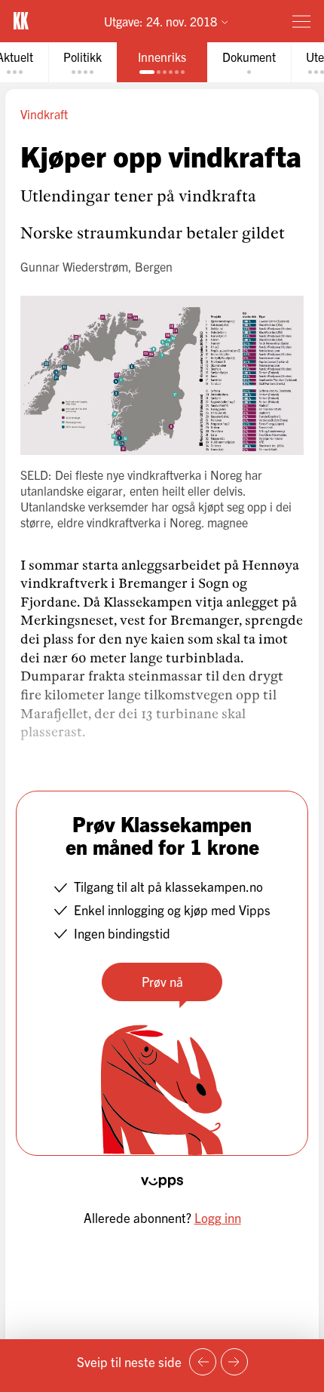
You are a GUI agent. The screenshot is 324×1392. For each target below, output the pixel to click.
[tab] (82, 62)
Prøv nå (162, 981)
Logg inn (217, 1217)
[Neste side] (234, 1361)
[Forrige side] (202, 1361)
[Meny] (301, 21)
